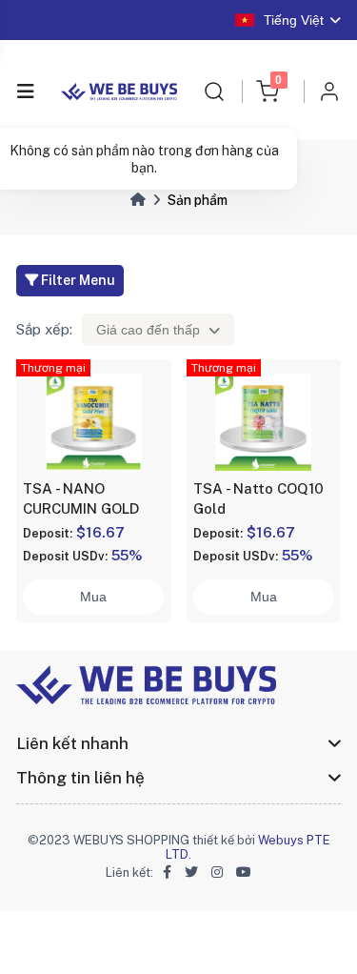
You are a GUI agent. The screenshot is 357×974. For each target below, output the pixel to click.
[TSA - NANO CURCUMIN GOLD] (93, 421)
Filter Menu (76, 280)
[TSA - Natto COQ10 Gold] (264, 421)
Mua (93, 596)
